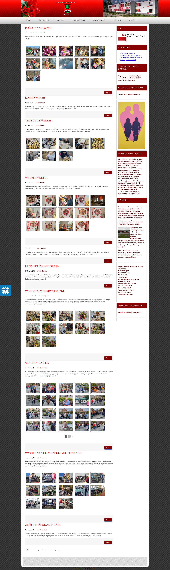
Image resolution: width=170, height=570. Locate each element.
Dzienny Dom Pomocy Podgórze (130, 55)
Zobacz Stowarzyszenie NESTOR (129, 94)
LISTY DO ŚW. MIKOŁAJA (42, 266)
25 (55, 550)
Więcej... (108, 92)
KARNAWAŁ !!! (35, 97)
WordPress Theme (79, 568)
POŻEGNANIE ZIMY (38, 27)
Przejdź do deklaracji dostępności (129, 312)
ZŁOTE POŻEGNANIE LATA (43, 524)
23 (46, 550)
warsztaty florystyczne (45, 290)
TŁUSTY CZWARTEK (38, 120)
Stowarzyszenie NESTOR (128, 60)
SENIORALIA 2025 (37, 362)
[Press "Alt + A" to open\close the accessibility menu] (5, 290)
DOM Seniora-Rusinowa (65, 2)
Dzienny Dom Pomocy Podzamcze (131, 57)
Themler (93, 568)
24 (50, 550)
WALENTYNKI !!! (36, 177)
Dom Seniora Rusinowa (127, 53)
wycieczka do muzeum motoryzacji (53, 452)
